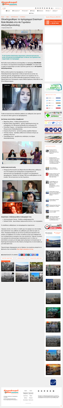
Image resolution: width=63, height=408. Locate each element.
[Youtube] (47, 8)
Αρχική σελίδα (21, 258)
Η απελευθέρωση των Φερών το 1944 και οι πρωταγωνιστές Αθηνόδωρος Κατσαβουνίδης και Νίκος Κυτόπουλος (7, 266)
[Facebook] (35, 8)
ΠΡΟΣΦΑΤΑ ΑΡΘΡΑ (51, 146)
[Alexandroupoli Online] (9, 5)
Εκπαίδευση (22, 16)
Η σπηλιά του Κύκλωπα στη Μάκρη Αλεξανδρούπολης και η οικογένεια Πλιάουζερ (36, 278)
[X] (38, 8)
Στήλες (48, 10)
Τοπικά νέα (25, 10)
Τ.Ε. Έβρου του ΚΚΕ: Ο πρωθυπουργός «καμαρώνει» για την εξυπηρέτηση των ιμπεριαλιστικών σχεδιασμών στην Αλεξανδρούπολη (53, 340)
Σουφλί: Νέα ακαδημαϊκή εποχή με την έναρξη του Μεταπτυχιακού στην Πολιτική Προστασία (53, 327)
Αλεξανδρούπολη (14, 16)
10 (48, 364)
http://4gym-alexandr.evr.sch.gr (25, 249)
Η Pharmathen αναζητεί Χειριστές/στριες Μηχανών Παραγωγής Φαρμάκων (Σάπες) (21, 267)
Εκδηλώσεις (40, 10)
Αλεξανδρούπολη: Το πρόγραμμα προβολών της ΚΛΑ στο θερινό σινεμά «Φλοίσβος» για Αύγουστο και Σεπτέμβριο (53, 311)
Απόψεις (33, 10)
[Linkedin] (42, 8)
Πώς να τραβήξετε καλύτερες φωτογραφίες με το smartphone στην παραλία (52, 370)
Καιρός (31, 390)
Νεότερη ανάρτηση (7, 258)
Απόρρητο (31, 397)
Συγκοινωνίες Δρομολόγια (30, 393)
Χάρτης (31, 395)
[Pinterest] (44, 8)
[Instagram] (40, 8)
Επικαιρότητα (16, 10)
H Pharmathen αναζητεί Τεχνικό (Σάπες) (52, 244)
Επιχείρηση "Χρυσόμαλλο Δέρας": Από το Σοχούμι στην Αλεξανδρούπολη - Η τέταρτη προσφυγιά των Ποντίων (21, 277)
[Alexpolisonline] (49, 8)
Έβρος (7, 16)
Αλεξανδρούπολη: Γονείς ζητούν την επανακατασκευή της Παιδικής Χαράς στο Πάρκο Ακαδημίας (36, 267)
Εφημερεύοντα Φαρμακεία (25, 393)
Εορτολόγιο (25, 395)
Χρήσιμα (55, 10)
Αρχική (8, 10)
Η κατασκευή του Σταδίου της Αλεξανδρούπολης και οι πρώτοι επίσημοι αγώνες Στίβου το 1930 (7, 277)
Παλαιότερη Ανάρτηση (36, 258)
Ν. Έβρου (32, 13)
